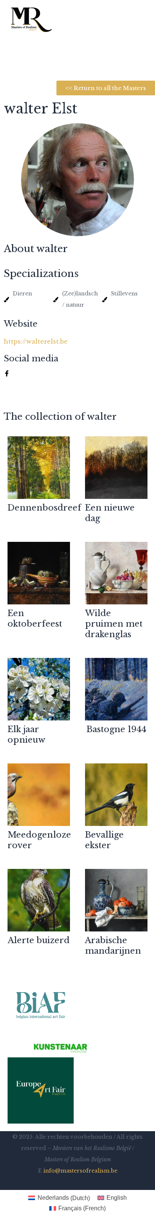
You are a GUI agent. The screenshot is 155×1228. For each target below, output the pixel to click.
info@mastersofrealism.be (80, 1170)
